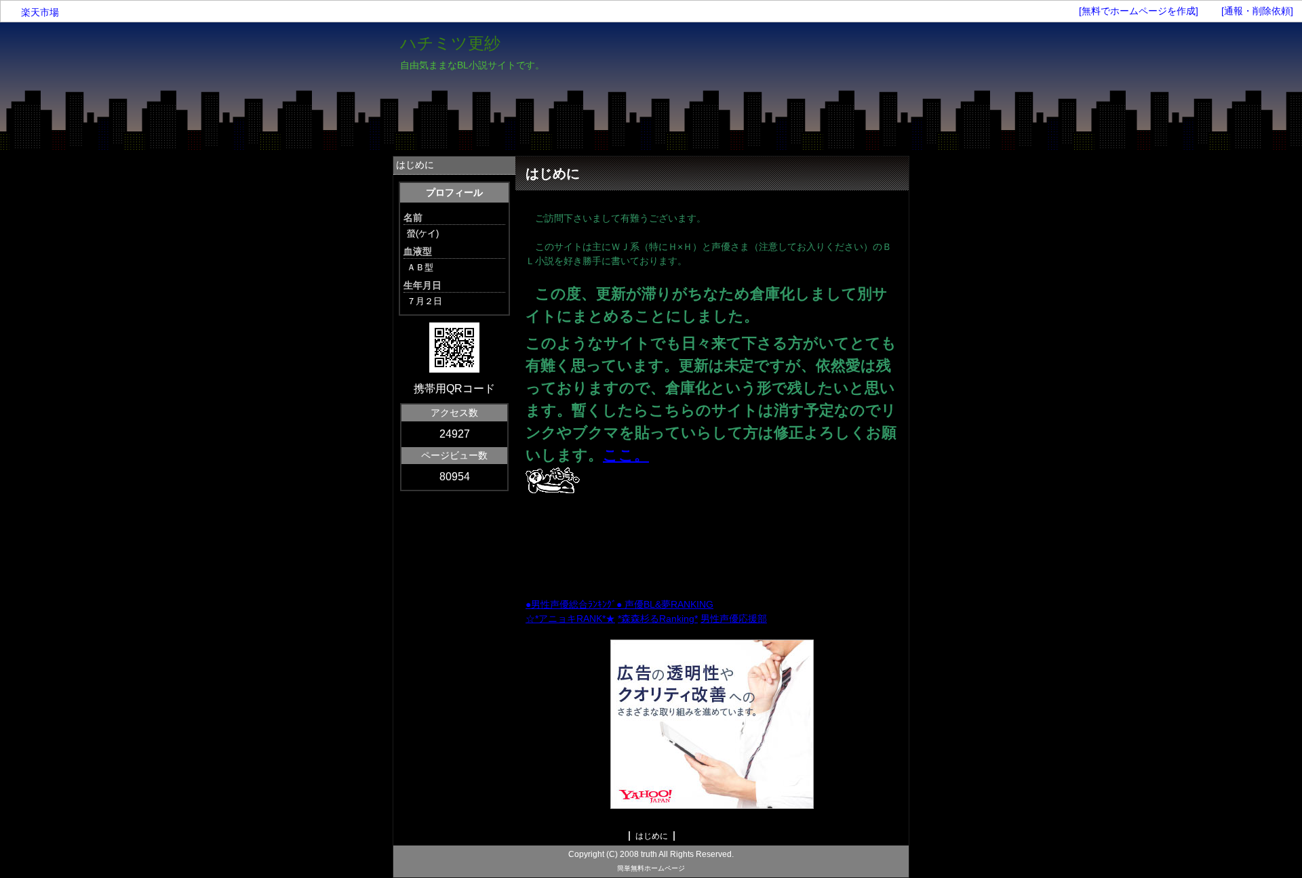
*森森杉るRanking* (658, 618)
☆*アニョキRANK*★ (570, 618)
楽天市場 (40, 12)
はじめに (415, 164)
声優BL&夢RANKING (669, 604)
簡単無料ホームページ (651, 868)
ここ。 (626, 454)
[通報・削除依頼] (1257, 10)
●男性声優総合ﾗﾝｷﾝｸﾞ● (575, 604)
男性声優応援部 (734, 618)
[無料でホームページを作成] (1138, 10)
